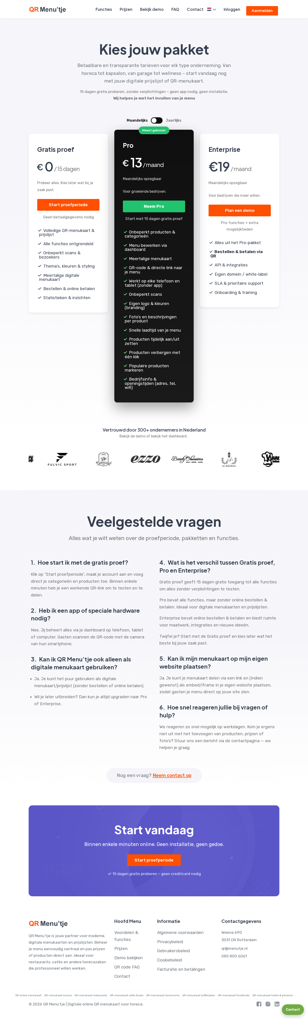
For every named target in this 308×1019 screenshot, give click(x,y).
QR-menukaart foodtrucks (234, 995)
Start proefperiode (68, 204)
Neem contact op (172, 775)
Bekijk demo (152, 9)
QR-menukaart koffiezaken (198, 995)
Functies (104, 9)
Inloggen (232, 9)
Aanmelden (262, 10)
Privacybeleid (170, 941)
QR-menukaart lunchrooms (162, 995)
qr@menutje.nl (234, 948)
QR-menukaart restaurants (90, 995)
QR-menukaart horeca (58, 995)
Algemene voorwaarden (180, 932)
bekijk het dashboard (169, 436)
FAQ (175, 9)
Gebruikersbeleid (173, 950)
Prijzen (126, 9)
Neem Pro (154, 206)
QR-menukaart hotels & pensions (272, 995)
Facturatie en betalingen (181, 969)
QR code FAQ (127, 967)
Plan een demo (240, 210)
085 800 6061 (234, 956)
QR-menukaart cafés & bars (126, 995)
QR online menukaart (28, 995)
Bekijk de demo (133, 436)
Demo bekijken (128, 957)
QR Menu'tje (54, 1004)
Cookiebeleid (169, 960)
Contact (195, 9)
